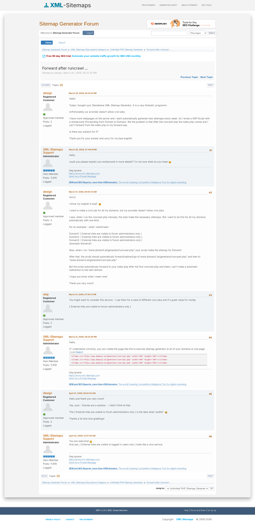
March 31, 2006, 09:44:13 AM (83, 192)
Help (186, 510)
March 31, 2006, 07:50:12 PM (82, 294)
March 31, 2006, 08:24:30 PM (83, 337)
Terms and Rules (198, 510)
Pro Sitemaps (86, 519)
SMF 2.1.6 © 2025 (104, 510)
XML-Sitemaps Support (53, 151)
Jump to (160, 488)
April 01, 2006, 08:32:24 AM (82, 393)
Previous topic (189, 77)
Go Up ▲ (212, 510)
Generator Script (168, 5)
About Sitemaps (189, 5)
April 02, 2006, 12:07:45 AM (82, 436)
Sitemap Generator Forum (69, 24)
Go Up (44, 476)
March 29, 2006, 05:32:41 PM (83, 93)
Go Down (46, 85)
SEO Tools (207, 5)
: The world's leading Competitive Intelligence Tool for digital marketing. (128, 182)
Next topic (206, 77)
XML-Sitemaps (184, 519)
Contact (70, 519)
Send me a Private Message (82, 176)
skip (46, 294)
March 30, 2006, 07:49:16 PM (83, 149)
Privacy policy (53, 519)
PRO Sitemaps (148, 5)
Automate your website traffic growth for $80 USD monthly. (91, 56)
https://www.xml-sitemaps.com (84, 173)
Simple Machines (120, 510)
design (47, 93)
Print (210, 85)
